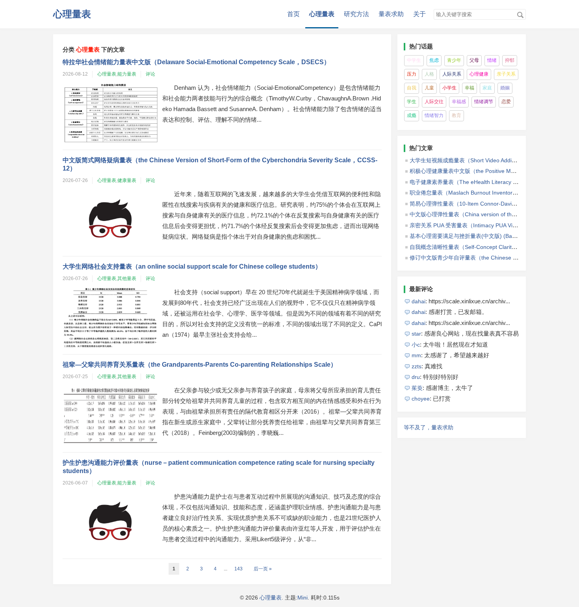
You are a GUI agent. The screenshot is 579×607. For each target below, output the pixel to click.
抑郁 (509, 60)
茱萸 (417, 388)
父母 (474, 60)
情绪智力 (434, 115)
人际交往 (434, 101)
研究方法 (356, 14)
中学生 (414, 60)
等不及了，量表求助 (428, 427)
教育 (456, 115)
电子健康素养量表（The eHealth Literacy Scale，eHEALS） (484, 182)
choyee (421, 398)
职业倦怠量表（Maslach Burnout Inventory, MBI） (471, 192)
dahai (418, 301)
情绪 (492, 60)
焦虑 (434, 60)
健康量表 (126, 180)
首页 (293, 14)
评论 (150, 74)
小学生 (449, 88)
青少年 (454, 60)
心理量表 (72, 14)
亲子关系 (506, 74)
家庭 (487, 88)
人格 (429, 74)
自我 (411, 88)
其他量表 (126, 278)
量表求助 (391, 14)
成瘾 (411, 115)
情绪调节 (483, 101)
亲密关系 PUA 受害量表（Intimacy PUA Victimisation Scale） (485, 225)
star (416, 333)
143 (238, 569)
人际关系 (451, 74)
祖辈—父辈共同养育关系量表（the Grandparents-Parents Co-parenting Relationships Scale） (200, 364)
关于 (419, 14)
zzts (416, 366)
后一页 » (263, 569)
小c (416, 345)
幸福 (469, 88)
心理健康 (479, 74)
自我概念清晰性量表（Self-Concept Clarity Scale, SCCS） (481, 247)
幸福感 (459, 101)
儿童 (429, 88)
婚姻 (505, 88)
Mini (302, 597)
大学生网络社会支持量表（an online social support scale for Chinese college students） (192, 266)
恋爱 (506, 101)
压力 (411, 74)
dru (416, 377)
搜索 (520, 15)
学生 (411, 101)
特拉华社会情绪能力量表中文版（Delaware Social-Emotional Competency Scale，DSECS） (196, 62)
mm (416, 355)
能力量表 (126, 74)
